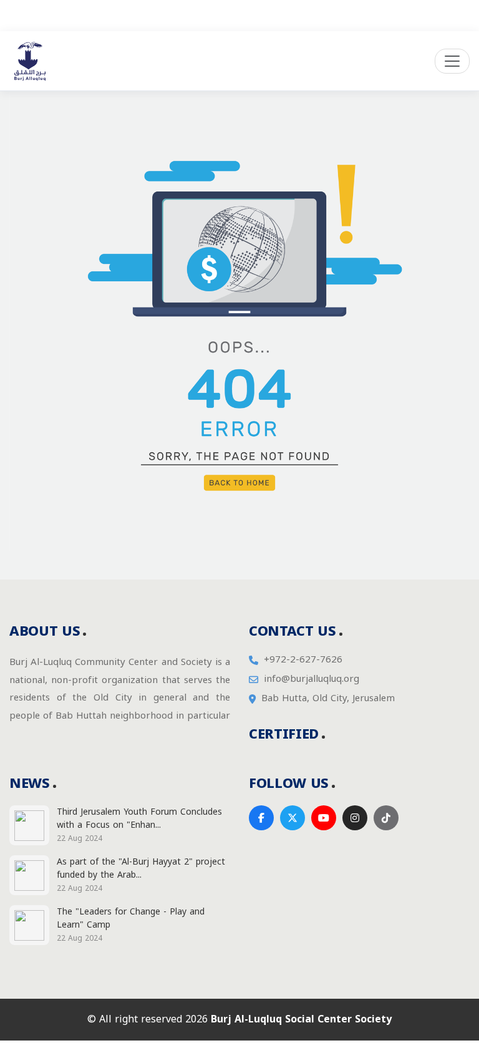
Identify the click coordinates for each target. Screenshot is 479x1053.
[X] (292, 817)
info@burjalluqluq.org (311, 679)
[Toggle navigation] (452, 61)
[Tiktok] (386, 817)
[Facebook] (261, 817)
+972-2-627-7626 (303, 659)
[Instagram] (354, 817)
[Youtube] (323, 817)
